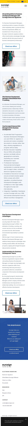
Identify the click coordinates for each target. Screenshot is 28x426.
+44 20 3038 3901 (12, 1)
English (25, 1)
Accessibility (18, 1)
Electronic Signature (7, 374)
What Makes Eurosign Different (10, 377)
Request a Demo (6, 393)
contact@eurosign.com (8, 403)
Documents (5, 383)
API (3, 395)
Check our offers (11, 46)
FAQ (3, 390)
